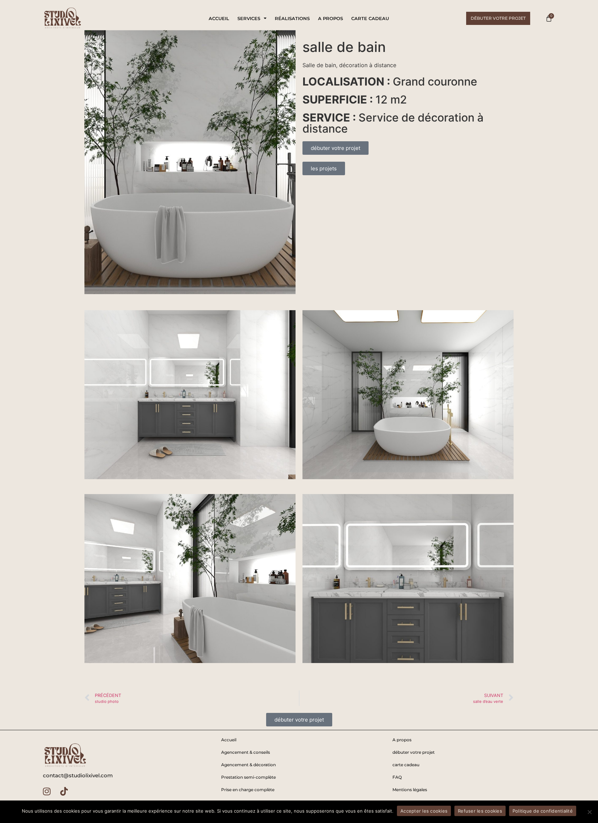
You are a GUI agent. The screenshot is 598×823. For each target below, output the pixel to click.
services (248, 18)
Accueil (219, 18)
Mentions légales (409, 789)
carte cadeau (370, 18)
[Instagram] (46, 791)
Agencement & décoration (248, 764)
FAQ (397, 777)
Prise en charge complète (247, 789)
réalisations (292, 18)
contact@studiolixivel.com (78, 775)
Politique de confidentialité (543, 811)
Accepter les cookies (423, 811)
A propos (330, 18)
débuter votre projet (413, 752)
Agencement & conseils (245, 752)
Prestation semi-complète (248, 777)
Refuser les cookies (480, 811)
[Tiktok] (64, 791)
